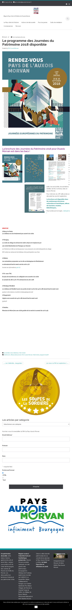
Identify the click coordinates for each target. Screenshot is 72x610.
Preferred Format (8, 470)
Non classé (22, 353)
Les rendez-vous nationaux (11, 353)
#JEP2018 (7, 354)
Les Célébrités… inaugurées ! (13, 363)
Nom (3, 456)
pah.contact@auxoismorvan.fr (23, 2)
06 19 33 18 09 (8, 2)
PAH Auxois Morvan (27, 354)
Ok (36, 607)
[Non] (70, 605)
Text (4, 480)
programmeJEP (44, 354)
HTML (4, 475)
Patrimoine (36, 354)
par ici (18, 267)
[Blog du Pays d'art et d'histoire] (36, 10)
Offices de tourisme (15, 354)
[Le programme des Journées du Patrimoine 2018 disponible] (36, 98)
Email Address (7, 435)
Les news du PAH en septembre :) (57, 363)
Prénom (5, 445)
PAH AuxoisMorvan (13, 48)
